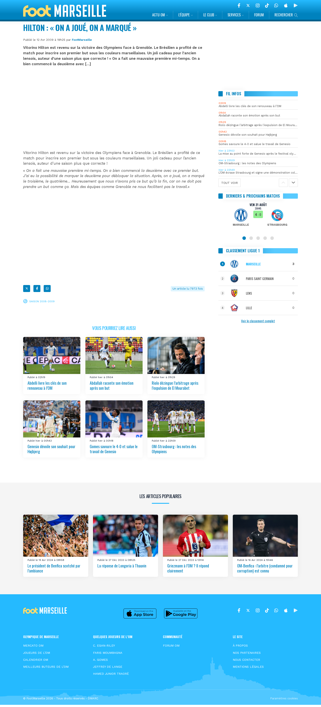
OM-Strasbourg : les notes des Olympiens (174, 449)
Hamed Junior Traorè (111, 673)
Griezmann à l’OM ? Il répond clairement (188, 568)
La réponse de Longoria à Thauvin (121, 566)
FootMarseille (82, 39)
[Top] (309, 697)
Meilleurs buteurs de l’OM (46, 666)
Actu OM (158, 14)
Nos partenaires (247, 652)
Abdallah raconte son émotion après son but (111, 385)
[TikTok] (267, 5)
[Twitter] (248, 5)
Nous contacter (246, 659)
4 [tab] (265, 238)
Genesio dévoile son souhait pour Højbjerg (51, 449)
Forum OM (171, 645)
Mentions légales (248, 666)
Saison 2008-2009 (42, 301)
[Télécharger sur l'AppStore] (286, 5)
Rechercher (283, 14)
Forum (259, 14)
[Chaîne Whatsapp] (276, 5)
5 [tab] (272, 238)
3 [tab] (258, 238)
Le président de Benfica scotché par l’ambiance (54, 568)
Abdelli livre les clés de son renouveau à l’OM (47, 385)
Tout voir (229, 182)
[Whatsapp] (47, 288)
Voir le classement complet (258, 320)
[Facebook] (239, 5)
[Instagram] (258, 5)
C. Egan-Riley (104, 645)
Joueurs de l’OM (36, 652)
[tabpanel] (258, 217)
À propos (240, 645)
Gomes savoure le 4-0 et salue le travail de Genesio (114, 449)
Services (234, 14)
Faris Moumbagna (107, 652)
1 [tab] (244, 238)
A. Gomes (100, 659)
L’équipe (184, 14)
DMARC (93, 698)
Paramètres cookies (284, 698)
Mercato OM (33, 645)
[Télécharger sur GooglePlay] (295, 5)
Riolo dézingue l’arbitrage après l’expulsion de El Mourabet (175, 385)
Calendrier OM (35, 659)
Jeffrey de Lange (107, 666)
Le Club (208, 14)
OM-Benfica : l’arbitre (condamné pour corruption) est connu (265, 568)
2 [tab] (251, 238)
